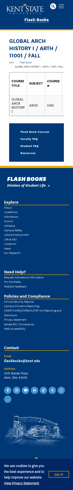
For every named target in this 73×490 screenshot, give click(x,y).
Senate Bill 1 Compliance (19, 324)
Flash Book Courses (34, 131)
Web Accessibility (15, 328)
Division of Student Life (26, 185)
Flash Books (36, 19)
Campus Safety (13, 230)
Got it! (58, 474)
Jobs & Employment (16, 234)
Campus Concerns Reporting (21, 306)
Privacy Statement (15, 319)
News (7, 248)
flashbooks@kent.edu (22, 361)
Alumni (8, 221)
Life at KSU (10, 239)
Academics (10, 212)
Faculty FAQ (29, 138)
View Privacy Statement (21, 482)
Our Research (12, 252)
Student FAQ (29, 146)
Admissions (11, 216)
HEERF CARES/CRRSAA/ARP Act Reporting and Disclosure (32, 312)
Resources (28, 153)
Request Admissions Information (24, 277)
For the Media (12, 281)
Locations (10, 243)
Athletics (9, 225)
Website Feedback (15, 286)
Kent (11, 62)
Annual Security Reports (19, 301)
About (8, 207)
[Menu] (61, 6)
